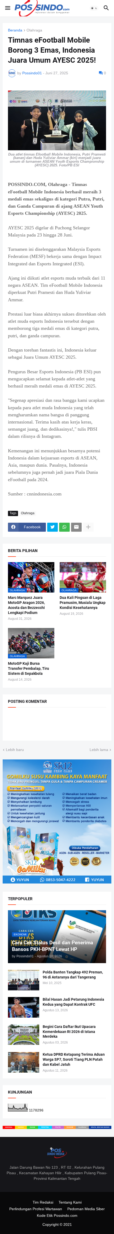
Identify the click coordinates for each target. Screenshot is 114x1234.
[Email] (76, 527)
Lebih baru (15, 750)
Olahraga (34, 30)
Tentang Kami (70, 1202)
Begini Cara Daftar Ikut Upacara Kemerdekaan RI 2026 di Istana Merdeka (69, 1031)
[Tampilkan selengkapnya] (88, 527)
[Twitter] (52, 527)
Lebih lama (99, 750)
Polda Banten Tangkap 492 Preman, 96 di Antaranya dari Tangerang (73, 974)
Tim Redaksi (43, 1202)
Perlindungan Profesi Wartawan (35, 1209)
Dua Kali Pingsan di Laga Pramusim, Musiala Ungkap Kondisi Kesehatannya (83, 602)
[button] (7, 8)
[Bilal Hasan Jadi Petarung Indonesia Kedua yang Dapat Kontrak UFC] (23, 1007)
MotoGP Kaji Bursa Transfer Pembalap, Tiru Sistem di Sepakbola (28, 668)
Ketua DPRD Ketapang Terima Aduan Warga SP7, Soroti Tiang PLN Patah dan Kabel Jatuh (74, 1059)
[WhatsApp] (64, 527)
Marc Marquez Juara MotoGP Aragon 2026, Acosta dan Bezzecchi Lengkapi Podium (26, 605)
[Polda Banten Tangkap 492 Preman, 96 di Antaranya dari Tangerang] (23, 980)
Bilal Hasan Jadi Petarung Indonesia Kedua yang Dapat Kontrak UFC (73, 1002)
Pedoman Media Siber (86, 1209)
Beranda (15, 30)
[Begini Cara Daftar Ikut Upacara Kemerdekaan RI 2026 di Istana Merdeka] (23, 1034)
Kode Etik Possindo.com (57, 1215)
